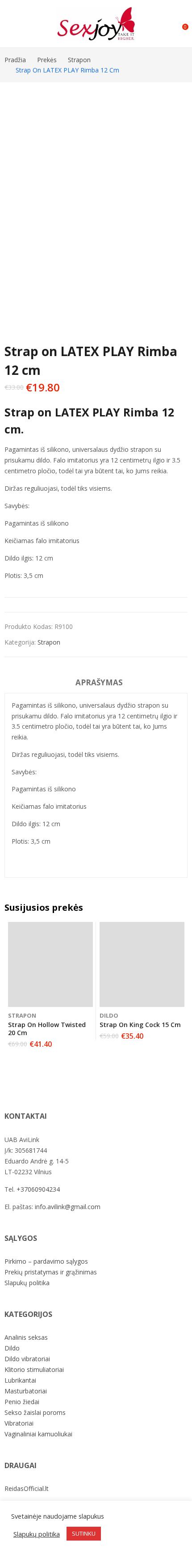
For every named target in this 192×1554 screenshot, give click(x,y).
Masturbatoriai (25, 1391)
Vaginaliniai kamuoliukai (38, 1434)
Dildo (109, 1015)
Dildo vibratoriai (27, 1358)
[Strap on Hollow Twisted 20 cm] (50, 964)
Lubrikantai (20, 1380)
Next (176, 192)
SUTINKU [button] (84, 1533)
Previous (16, 192)
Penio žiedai (21, 1401)
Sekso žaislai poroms (35, 1412)
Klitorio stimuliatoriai (34, 1369)
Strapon (49, 642)
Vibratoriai (18, 1423)
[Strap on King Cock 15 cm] (142, 964)
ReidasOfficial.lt (26, 1488)
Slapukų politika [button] (36, 1534)
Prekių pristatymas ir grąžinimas (50, 1272)
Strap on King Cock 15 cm (140, 1024)
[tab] (99, 684)
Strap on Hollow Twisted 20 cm (47, 1028)
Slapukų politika (27, 1282)
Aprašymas (99, 682)
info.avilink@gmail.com (67, 1206)
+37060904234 (38, 1189)
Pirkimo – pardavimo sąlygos (46, 1261)
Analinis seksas (26, 1337)
